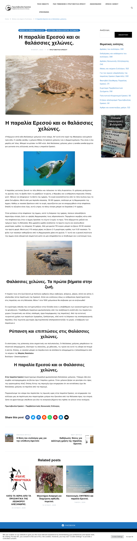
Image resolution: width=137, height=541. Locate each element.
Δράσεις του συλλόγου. (110, 49)
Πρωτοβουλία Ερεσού (58, 50)
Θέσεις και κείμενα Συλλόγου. (32, 30)
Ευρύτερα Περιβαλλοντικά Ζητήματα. (63, 30)
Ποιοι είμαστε (43, 4)
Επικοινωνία (44, 12)
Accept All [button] (129, 536)
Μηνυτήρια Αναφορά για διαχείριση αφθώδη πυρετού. (49, 499)
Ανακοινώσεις (95, 4)
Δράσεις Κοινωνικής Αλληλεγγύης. (114, 61)
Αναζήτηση (104, 30)
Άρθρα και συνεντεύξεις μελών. (113, 107)
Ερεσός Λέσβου (112, 4)
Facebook (70, 525)
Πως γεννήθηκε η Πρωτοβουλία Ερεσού (69, 4)
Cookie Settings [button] (117, 536)
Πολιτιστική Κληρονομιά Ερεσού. (114, 96)
